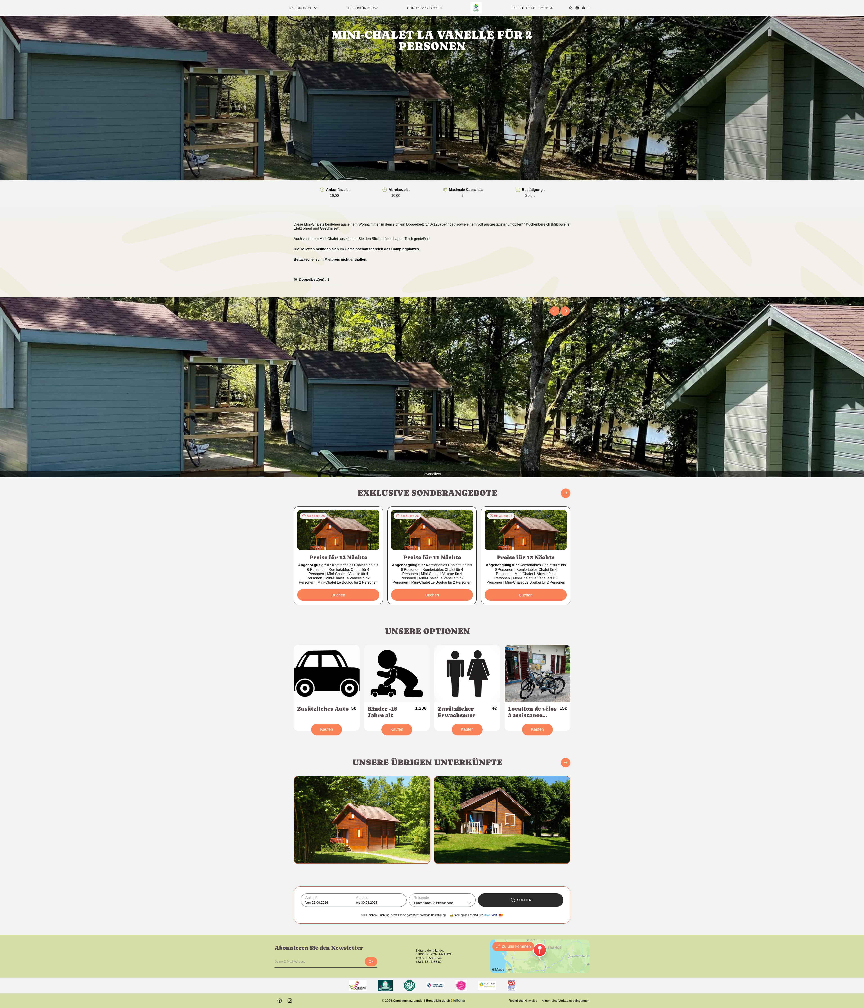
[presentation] (554, 311)
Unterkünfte (360, 8)
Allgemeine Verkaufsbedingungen (566, 1000)
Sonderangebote (424, 8)
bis (358, 902)
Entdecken (301, 8)
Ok (371, 961)
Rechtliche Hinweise (523, 1000)
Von (308, 902)
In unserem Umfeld (532, 8)
